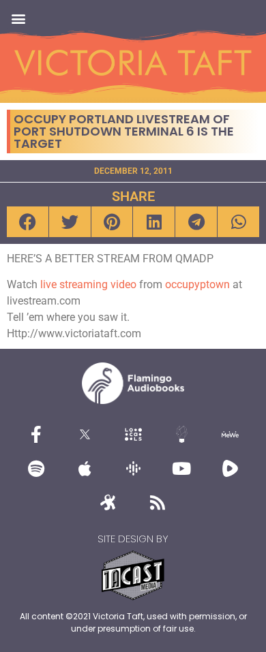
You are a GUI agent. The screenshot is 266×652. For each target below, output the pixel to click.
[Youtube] (181, 469)
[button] (18, 18)
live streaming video (88, 284)
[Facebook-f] (36, 435)
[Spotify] (36, 469)
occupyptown (197, 284)
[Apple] (85, 469)
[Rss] (158, 503)
